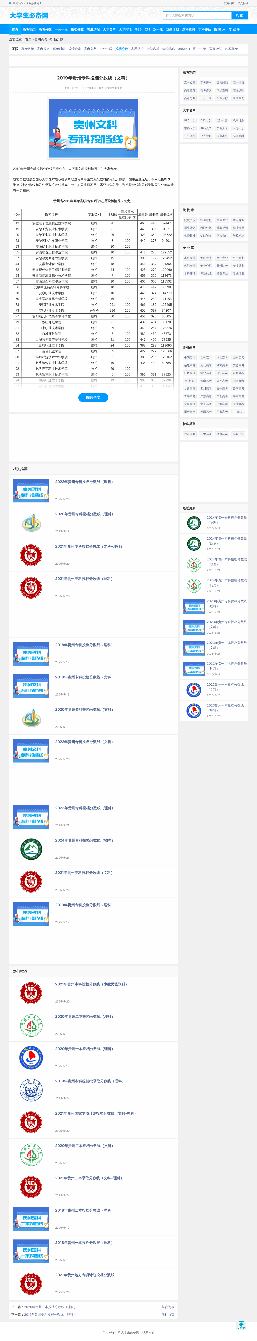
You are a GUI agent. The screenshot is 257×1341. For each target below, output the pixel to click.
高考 (76, 201)
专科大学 (206, 128)
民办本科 (222, 135)
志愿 (93, 179)
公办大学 (222, 128)
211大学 (206, 120)
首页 (15, 29)
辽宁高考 (222, 373)
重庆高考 (189, 411)
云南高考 (238, 388)
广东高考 (206, 396)
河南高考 (206, 380)
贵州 (26, 169)
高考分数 (45, 29)
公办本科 (189, 135)
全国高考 (189, 357)
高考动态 (29, 29)
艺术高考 (231, 49)
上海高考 (222, 404)
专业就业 (238, 265)
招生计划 (189, 227)
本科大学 (189, 128)
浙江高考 (222, 357)
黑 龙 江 (190, 380)
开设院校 (222, 265)
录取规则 (222, 227)
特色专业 (222, 273)
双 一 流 (199, 49)
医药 (47, 287)
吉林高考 (238, 373)
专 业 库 (234, 29)
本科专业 (189, 257)
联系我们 (148, 1332)
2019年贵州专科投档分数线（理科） (50, 1315)
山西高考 (238, 380)
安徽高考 (238, 365)
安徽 (35, 223)
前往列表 (168, 1307)
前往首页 (168, 1315)
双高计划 (172, 29)
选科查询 (188, 29)
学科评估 (204, 29)
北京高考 (206, 404)
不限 (15, 49)
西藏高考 (222, 411)
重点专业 (238, 220)
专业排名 (238, 273)
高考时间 (59, 49)
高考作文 (206, 90)
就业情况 (238, 227)
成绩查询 (74, 49)
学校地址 (238, 235)
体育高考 (222, 434)
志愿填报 (93, 29)
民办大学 (238, 128)
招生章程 (206, 220)
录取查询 (238, 98)
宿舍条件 (222, 235)
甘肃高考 (189, 388)
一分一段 (61, 29)
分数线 (47, 169)
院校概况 (189, 220)
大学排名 (125, 29)
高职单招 (238, 434)
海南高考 (238, 396)
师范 (48, 316)
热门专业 (189, 265)
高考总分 (189, 90)
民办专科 (238, 135)
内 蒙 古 (239, 411)
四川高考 (206, 388)
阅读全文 (93, 397)
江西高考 (189, 373)
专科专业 (206, 257)
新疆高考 (206, 411)
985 (138, 29)
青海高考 (189, 396)
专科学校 (62, 287)
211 (147, 29)
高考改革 (189, 82)
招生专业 (222, 220)
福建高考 (189, 365)
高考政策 (27, 49)
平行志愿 (101, 201)
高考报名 (43, 49)
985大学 (189, 120)
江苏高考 (206, 357)
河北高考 (206, 373)
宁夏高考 (189, 404)
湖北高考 (206, 365)
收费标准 (189, 235)
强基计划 (189, 434)
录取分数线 (53, 185)
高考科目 (238, 82)
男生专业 (238, 257)
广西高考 (222, 396)
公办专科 (206, 135)
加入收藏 (243, 3)
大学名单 (109, 29)
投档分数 (77, 29)
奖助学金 (206, 235)
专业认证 (206, 273)
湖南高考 (222, 365)
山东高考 (238, 357)
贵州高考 (41, 39)
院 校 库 (219, 29)
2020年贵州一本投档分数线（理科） (50, 1307)
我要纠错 (229, 3)
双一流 (158, 29)
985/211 (184, 49)
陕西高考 (222, 380)
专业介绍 (206, 265)
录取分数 (206, 227)
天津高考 (238, 404)
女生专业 (222, 257)
